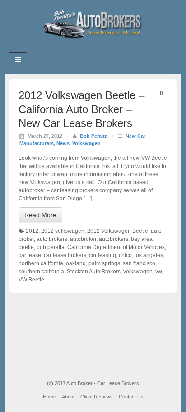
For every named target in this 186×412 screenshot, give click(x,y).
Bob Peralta (93, 136)
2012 (32, 231)
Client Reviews (96, 396)
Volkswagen (86, 143)
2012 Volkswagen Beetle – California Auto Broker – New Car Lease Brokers (81, 109)
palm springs (104, 263)
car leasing (102, 255)
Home (49, 396)
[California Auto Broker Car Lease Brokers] (93, 24)
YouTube (111, 49)
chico (125, 255)
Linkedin (99, 49)
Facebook (87, 49)
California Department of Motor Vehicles (116, 247)
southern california (41, 271)
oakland (76, 263)
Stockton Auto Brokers (94, 271)
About (68, 396)
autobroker (83, 239)
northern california (41, 263)
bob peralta (51, 247)
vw (158, 271)
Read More (40, 214)
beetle (26, 247)
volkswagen (138, 271)
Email (74, 49)
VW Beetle (31, 279)
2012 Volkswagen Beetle (117, 231)
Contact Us (131, 396)
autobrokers (113, 239)
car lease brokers (65, 255)
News (63, 143)
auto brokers (52, 239)
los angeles (149, 255)
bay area (142, 239)
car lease (30, 255)
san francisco (139, 263)
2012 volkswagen (62, 231)
